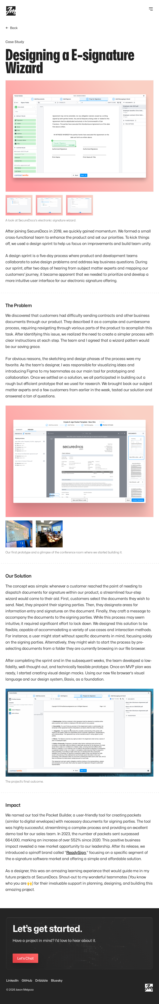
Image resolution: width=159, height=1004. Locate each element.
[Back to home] (11, 11)
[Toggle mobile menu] (151, 9)
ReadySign (76, 852)
